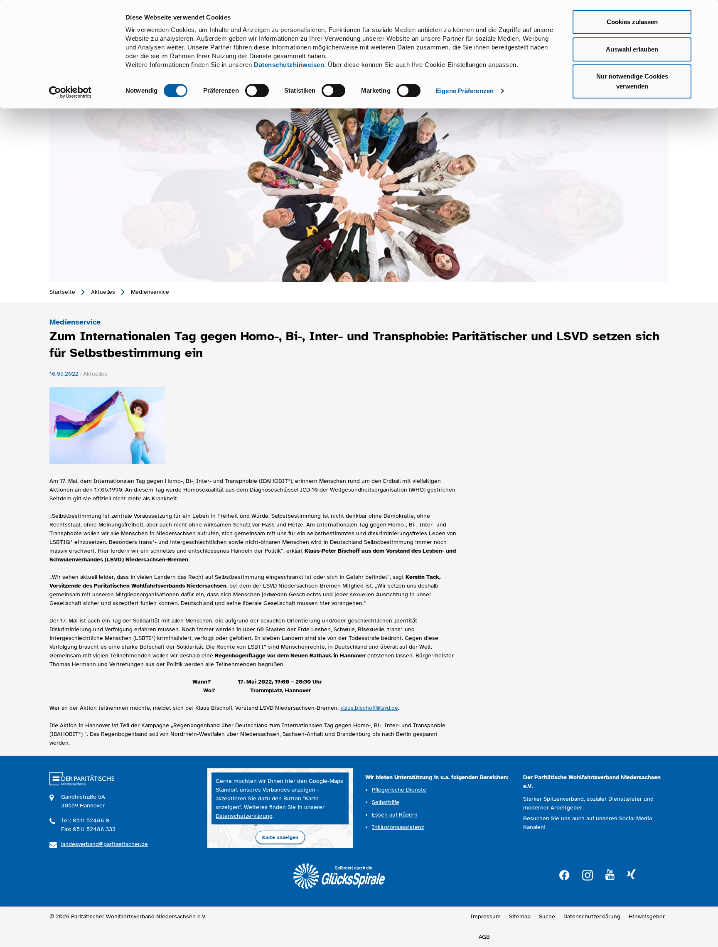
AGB (484, 936)
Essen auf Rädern (395, 814)
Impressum (485, 916)
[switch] (257, 90)
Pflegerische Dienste (399, 789)
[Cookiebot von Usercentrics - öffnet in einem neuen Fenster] (70, 92)
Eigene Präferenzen (465, 90)
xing (631, 875)
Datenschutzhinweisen (289, 64)
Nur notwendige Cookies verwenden (632, 81)
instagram (587, 874)
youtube (610, 875)
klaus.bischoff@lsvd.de (369, 707)
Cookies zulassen (632, 21)
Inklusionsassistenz (398, 827)
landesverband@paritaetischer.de (104, 844)
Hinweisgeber (647, 916)
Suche (547, 916)
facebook (564, 874)
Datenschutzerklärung (244, 815)
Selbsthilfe (385, 802)
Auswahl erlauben (632, 49)
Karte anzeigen (280, 837)
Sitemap (520, 916)
